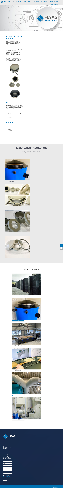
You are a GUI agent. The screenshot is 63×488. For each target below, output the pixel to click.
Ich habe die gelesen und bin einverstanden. (10, 477)
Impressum (55, 486)
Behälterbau (27, 1)
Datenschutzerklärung (7, 476)
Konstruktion (54, 4)
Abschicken (5, 480)
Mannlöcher (44, 1)
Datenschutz (55, 487)
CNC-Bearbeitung (54, 1)
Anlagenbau (19, 1)
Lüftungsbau (36, 1)
